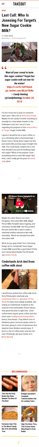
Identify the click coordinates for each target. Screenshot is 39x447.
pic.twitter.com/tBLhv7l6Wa (19, 90)
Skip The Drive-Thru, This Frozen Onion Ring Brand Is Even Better (29, 428)
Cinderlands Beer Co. (10, 299)
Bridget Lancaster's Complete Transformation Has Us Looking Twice (28, 397)
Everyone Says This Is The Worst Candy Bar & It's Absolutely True (9, 427)
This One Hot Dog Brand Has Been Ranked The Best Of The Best (9, 397)
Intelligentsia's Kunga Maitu (22, 316)
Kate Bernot (7, 337)
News (4, 10)
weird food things (29, 116)
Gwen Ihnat (8, 36)
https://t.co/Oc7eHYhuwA (19, 86)
